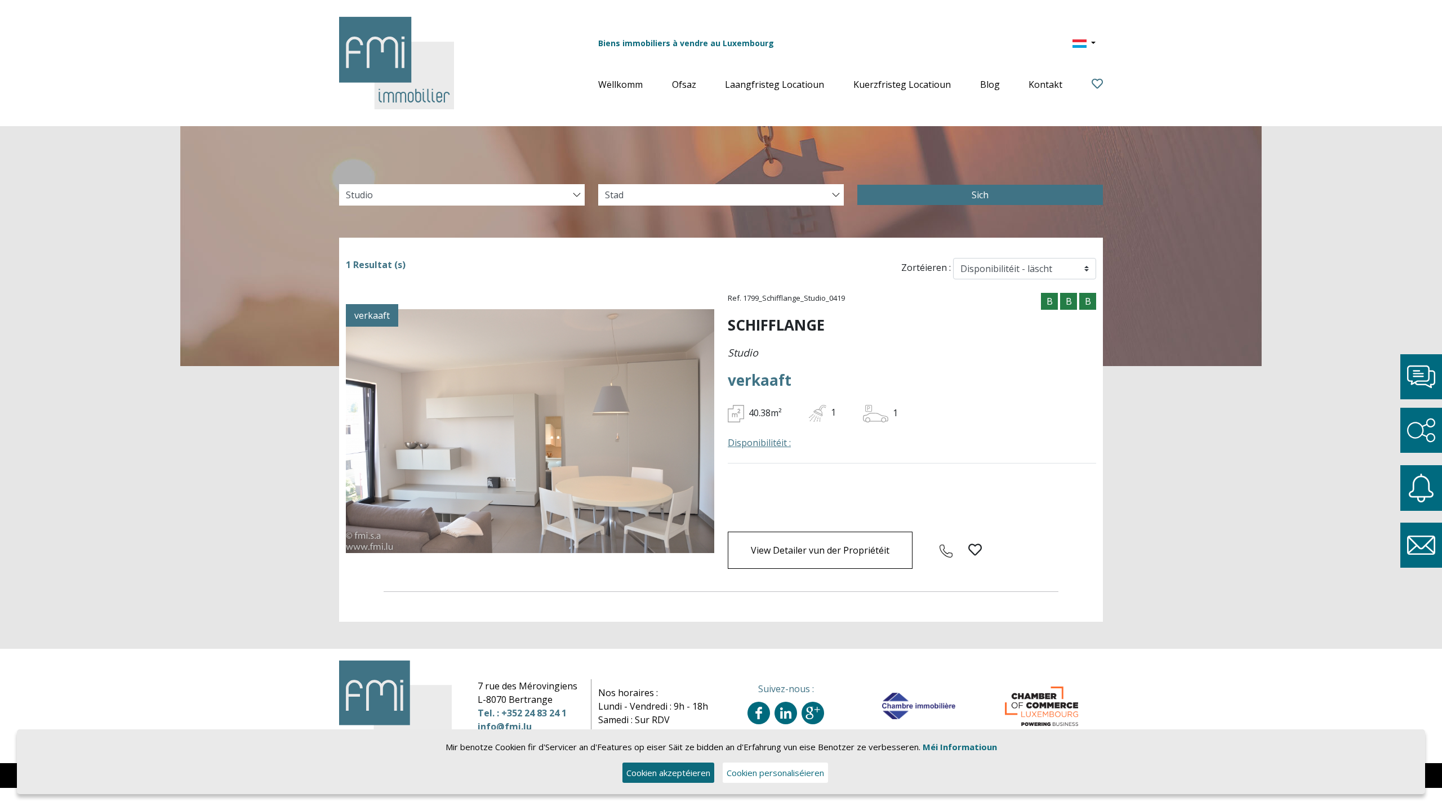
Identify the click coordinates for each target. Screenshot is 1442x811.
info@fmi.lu (505, 726)
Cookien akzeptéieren (668, 772)
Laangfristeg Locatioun (774, 84)
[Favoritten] (1097, 84)
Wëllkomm (620, 84)
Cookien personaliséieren (775, 772)
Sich (980, 195)
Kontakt (1045, 84)
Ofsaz (684, 84)
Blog (990, 84)
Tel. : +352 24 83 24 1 (522, 713)
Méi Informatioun (960, 746)
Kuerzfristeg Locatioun (902, 84)
